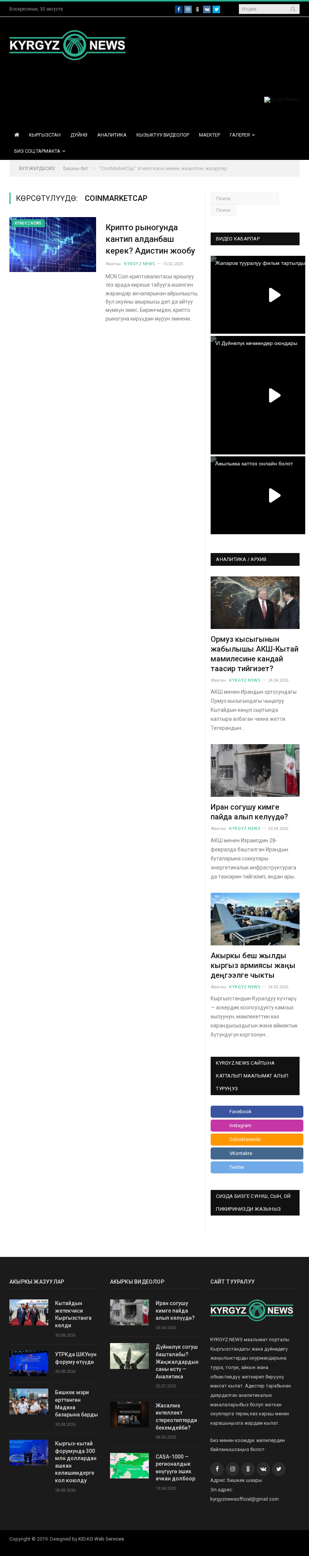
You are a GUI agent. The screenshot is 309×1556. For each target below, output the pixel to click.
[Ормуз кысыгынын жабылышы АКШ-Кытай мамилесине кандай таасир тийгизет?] (255, 602)
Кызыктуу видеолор (162, 135)
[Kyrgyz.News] (67, 44)
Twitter (236, 1167)
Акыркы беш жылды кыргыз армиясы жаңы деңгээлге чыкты (253, 965)
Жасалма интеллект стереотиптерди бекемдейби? (176, 1417)
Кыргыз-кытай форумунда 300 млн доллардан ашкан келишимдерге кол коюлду (75, 1462)
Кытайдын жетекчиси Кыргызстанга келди (73, 1314)
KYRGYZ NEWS (139, 263)
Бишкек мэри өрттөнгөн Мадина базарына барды (76, 1403)
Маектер (209, 135)
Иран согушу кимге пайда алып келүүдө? (175, 1310)
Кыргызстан (45, 135)
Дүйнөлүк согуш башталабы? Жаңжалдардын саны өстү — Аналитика (177, 1361)
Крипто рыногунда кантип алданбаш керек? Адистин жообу (150, 239)
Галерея (240, 135)
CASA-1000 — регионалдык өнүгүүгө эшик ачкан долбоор (175, 1468)
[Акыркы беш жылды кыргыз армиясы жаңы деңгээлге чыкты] (255, 919)
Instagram (240, 1125)
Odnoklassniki (245, 1139)
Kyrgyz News (28, 223)
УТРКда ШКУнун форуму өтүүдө (75, 1358)
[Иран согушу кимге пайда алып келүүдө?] (255, 770)
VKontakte (240, 1153)
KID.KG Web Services (101, 1539)
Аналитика (112, 135)
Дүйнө (78, 135)
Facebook (240, 1111)
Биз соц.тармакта (37, 151)
